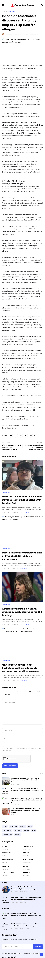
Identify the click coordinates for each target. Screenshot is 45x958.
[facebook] (3, 957)
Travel (5, 846)
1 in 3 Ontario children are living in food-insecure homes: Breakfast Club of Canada (27, 789)
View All (41, 773)
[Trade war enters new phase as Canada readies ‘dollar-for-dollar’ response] (6, 926)
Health (26, 866)
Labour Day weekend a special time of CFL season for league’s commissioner (22, 556)
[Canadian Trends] (22, 5)
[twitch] (15, 957)
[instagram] (9, 957)
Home (4, 11)
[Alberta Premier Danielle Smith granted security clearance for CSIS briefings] (22, 587)
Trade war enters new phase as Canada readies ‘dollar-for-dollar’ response (25, 925)
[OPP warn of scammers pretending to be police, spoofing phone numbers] (6, 900)
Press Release (7, 859)
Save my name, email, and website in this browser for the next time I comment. (21, 749)
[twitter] (6, 957)
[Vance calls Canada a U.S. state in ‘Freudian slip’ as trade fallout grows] (6, 889)
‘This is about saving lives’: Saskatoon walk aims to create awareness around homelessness (21, 668)
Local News (11, 11)
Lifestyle (5, 866)
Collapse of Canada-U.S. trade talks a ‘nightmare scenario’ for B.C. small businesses (25, 780)
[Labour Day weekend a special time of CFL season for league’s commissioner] (22, 531)
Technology (28, 846)
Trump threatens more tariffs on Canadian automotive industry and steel (26, 914)
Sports (26, 853)
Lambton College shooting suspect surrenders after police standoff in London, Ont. (22, 500)
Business (26, 873)
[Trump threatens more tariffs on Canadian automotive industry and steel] (6, 916)
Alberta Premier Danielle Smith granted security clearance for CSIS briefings (22, 612)
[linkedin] (12, 957)
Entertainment (8, 873)
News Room (8, 34)
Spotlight (6, 853)
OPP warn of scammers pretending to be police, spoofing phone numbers (26, 899)
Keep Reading (25, 513)
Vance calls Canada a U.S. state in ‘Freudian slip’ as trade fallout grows (24, 888)
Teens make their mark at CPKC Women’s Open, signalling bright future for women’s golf (26, 800)
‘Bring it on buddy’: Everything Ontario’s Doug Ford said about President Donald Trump (25, 810)
